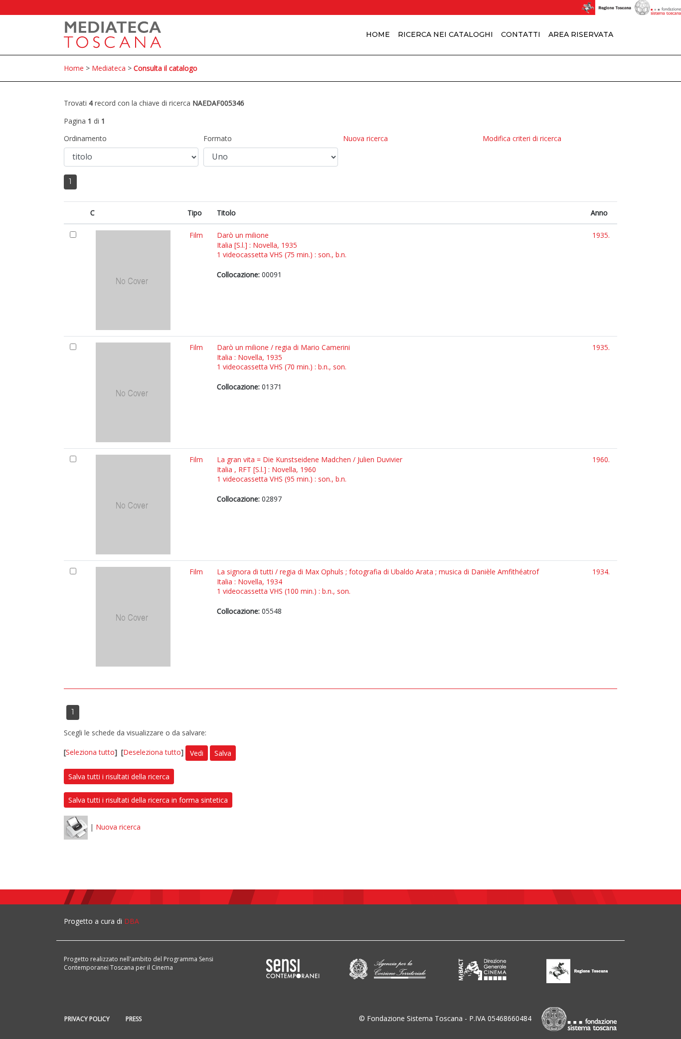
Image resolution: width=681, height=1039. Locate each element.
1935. (601, 235)
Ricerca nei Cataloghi (445, 34)
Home (378, 34)
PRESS (134, 1019)
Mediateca (109, 68)
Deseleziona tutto (152, 752)
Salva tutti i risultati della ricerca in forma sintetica (148, 800)
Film (196, 235)
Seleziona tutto (90, 752)
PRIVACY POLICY (87, 1019)
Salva (222, 753)
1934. (601, 571)
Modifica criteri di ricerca (522, 138)
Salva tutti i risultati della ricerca (119, 776)
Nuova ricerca (365, 138)
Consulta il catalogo (165, 68)
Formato (217, 138)
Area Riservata (580, 34)
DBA (131, 921)
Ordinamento (85, 138)
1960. (601, 459)
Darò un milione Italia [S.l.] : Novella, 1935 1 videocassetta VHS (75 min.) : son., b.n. (281, 244)
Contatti (520, 34)
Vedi (196, 753)
